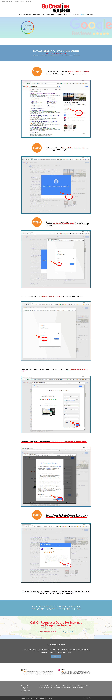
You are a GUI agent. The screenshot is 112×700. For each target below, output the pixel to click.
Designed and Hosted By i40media (29, 698)
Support (59, 14)
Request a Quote (67, 14)
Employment (76, 14)
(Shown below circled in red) (67, 71)
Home (20, 14)
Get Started (56, 656)
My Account (90, 14)
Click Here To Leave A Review (56, 53)
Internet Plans (35, 14)
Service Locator (50, 14)
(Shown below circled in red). (54, 370)
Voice (43, 14)
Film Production (27, 14)
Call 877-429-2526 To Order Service (49, 632)
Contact (82, 14)
